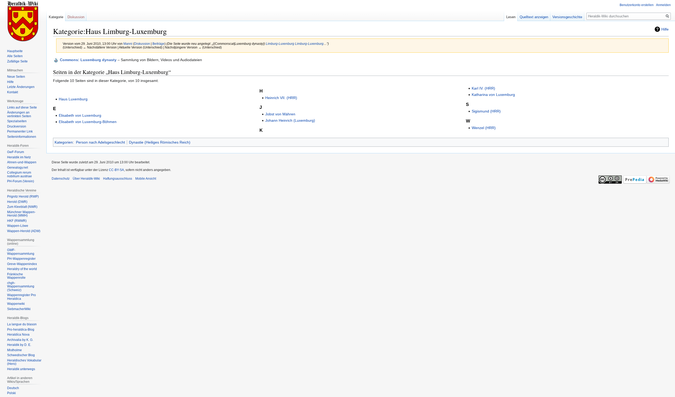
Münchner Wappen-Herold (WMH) (21, 214)
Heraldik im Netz (19, 157)
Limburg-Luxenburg (280, 43)
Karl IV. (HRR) (483, 88)
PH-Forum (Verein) (20, 181)
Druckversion (16, 126)
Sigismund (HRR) (486, 111)
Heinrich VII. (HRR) (281, 98)
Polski (11, 393)
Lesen (510, 17)
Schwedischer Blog (21, 355)
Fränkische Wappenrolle (16, 276)
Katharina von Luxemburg (493, 94)
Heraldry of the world (22, 269)
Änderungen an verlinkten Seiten (19, 114)
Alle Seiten (15, 56)
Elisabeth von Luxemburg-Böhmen (88, 122)
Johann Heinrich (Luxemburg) (290, 120)
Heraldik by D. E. (19, 345)
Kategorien (64, 142)
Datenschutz (61, 178)
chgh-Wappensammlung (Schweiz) (20, 286)
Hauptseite (15, 51)
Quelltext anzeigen (534, 17)
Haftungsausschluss (117, 178)
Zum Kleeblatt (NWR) (22, 207)
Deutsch (13, 388)
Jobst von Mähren (280, 114)
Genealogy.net (17, 167)
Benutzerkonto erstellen (637, 5)
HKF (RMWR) (17, 221)
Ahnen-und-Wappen (21, 162)
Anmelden (663, 5)
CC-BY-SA (116, 170)
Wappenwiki (16, 304)
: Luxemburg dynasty (88, 60)
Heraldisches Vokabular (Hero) (24, 362)
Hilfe (665, 29)
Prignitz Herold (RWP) (23, 196)
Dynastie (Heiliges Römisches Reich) (159, 142)
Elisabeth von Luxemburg (80, 115)
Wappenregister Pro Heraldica (21, 297)
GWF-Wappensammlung (20, 252)
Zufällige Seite (17, 61)
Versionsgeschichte (567, 17)
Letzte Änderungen (21, 87)
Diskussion (142, 43)
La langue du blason (22, 324)
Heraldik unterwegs (21, 369)
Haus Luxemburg (73, 99)
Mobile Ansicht (145, 178)
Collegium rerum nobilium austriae (19, 174)
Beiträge (158, 43)
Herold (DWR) (17, 202)
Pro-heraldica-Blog (20, 329)
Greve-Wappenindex (22, 264)
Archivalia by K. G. (20, 340)
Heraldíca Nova (18, 334)
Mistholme (14, 350)
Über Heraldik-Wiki (86, 178)
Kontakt (12, 92)
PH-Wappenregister (21, 259)
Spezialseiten (17, 121)
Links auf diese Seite (22, 107)
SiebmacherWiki (19, 309)
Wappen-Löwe (17, 226)
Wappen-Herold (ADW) (23, 231)
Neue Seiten (16, 77)
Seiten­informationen (21, 137)
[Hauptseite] (23, 21)
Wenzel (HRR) (484, 128)
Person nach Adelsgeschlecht (100, 142)
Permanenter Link (20, 131)
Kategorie (56, 17)
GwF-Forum (15, 152)
